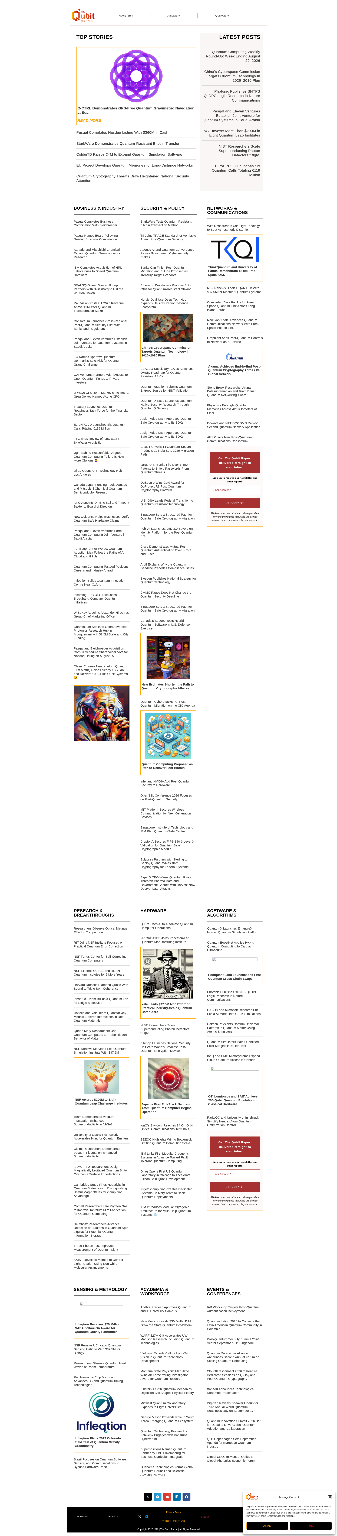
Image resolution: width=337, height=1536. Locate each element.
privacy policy (238, 520)
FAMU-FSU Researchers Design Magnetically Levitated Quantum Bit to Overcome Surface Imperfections (100, 1170)
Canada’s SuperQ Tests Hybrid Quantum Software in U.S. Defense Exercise (165, 624)
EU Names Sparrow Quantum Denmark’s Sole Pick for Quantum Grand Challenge (97, 360)
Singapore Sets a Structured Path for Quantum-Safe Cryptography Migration (167, 516)
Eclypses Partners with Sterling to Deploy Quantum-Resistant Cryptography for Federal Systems (164, 863)
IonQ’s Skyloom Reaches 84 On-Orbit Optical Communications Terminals (166, 1127)
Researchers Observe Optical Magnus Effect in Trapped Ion (100, 930)
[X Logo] (139, 1516)
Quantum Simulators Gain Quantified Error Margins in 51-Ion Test (233, 1044)
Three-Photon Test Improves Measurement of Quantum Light (96, 1247)
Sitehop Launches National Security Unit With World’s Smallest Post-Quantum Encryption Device (165, 1047)
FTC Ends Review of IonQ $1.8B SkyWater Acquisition (97, 440)
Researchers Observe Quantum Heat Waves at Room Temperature (100, 1365)
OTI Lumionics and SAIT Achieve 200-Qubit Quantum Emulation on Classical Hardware (233, 1100)
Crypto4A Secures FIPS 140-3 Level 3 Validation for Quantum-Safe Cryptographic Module (167, 845)
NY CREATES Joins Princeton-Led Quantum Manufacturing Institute (164, 940)
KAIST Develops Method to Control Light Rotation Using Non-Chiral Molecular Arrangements (98, 1263)
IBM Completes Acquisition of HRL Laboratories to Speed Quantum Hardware (98, 271)
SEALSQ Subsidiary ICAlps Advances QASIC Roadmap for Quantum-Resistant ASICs (166, 372)
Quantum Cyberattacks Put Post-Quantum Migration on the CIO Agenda (167, 703)
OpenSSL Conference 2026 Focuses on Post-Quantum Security (166, 797)
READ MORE (89, 120)
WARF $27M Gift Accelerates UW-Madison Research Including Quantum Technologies (167, 1339)
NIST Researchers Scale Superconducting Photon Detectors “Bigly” (239, 150)
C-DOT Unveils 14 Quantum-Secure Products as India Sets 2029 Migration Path (167, 450)
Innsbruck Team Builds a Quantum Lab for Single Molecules (101, 1001)
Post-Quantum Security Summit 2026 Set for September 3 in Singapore (233, 1341)
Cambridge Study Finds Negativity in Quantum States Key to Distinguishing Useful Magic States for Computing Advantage (100, 1190)
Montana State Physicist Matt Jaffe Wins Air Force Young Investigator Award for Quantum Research (164, 1375)
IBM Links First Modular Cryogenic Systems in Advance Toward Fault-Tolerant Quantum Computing (164, 1157)
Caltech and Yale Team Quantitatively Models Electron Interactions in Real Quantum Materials (100, 1016)
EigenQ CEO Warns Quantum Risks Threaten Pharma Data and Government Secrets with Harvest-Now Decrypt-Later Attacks (167, 883)
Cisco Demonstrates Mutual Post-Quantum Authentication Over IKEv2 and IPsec (165, 550)
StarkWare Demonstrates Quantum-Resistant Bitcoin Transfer (127, 143)
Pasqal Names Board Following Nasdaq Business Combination (96, 237)
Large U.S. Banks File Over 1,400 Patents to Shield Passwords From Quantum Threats (164, 468)
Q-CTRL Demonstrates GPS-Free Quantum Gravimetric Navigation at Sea (135, 110)
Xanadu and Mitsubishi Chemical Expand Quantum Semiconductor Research (97, 253)
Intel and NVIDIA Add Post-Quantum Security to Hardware (165, 783)
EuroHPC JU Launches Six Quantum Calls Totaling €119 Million (236, 170)
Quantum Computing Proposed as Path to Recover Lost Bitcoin (167, 766)
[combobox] (222, 1517)
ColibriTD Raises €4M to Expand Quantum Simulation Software (129, 154)
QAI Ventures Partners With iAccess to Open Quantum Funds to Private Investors (101, 378)
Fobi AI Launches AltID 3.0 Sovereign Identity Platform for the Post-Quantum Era (167, 532)
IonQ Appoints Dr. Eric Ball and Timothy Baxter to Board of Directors (101, 504)
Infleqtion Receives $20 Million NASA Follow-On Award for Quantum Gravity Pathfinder (98, 1328)
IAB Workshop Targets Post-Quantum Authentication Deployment (233, 1309)
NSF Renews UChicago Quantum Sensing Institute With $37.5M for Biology (97, 1349)
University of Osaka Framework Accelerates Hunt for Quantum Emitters (101, 1136)
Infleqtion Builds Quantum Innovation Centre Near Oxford (99, 582)
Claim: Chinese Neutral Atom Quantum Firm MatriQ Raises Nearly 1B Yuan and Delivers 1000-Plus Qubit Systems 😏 (101, 672)
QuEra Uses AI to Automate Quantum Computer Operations (166, 926)
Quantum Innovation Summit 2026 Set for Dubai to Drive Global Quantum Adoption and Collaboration (233, 1424)
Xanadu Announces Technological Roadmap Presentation (230, 1391)
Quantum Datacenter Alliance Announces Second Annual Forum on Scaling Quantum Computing (233, 1357)
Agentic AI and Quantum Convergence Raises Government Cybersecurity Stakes (167, 253)
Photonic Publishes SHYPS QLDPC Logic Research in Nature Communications (232, 95)
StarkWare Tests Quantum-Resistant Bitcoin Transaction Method (165, 223)
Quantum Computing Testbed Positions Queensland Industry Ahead (101, 568)
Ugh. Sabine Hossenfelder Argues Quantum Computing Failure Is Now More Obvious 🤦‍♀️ (99, 456)
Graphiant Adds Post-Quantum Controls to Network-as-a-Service (235, 340)
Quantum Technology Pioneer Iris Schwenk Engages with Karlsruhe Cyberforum (163, 1435)
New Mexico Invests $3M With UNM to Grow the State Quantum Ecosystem (167, 1323)
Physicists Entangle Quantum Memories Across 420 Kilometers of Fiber (232, 409)
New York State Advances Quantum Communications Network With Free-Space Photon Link (233, 323)
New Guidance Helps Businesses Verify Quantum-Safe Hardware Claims (101, 518)
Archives (220, 15)
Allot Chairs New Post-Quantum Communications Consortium (229, 439)
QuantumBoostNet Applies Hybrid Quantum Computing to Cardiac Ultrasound (230, 946)
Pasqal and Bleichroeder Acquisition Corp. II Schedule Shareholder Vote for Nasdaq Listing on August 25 (101, 652)
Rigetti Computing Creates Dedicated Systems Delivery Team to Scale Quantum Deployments (166, 1193)
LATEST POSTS (239, 37)
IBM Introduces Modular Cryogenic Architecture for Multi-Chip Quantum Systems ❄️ (165, 1210)
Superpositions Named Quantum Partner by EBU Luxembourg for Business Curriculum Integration (163, 1453)
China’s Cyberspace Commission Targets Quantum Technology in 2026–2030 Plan (232, 76)
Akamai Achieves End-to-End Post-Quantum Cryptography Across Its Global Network (234, 370)
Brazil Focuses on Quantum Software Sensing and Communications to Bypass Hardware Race (100, 1463)
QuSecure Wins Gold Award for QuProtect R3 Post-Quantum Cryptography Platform (162, 486)
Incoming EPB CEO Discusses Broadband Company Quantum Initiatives (95, 598)
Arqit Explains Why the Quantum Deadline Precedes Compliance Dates (167, 566)
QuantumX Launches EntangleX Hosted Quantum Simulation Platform (233, 930)
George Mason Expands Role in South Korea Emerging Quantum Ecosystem (167, 1419)
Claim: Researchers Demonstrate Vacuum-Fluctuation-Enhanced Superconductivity (97, 1152)
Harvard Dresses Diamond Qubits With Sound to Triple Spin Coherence (101, 987)
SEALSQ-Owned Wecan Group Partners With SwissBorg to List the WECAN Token (98, 289)
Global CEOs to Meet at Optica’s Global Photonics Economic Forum (231, 1458)
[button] (330, 1497)
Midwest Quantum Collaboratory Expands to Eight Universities (163, 1405)
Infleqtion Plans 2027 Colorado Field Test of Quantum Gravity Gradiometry (98, 1442)
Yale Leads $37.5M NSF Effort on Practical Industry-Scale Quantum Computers (166, 1008)
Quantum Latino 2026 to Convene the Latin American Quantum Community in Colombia (234, 1325)
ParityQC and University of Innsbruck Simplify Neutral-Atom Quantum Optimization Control (233, 1121)
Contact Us (112, 1516)
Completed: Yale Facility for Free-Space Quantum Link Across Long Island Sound (231, 306)
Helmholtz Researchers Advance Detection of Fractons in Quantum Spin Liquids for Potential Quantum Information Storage (101, 1229)
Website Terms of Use (173, 1520)
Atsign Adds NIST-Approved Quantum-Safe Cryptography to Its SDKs (167, 420)
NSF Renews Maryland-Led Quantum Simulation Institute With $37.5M (100, 1050)
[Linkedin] (146, 1516)
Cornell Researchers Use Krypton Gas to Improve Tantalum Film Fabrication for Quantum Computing (100, 1210)
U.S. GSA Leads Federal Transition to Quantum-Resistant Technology (166, 502)
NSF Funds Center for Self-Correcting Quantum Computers (100, 958)
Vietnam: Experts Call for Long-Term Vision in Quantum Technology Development (165, 1357)
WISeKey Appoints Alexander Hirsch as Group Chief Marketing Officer (101, 614)
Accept (267, 1525)
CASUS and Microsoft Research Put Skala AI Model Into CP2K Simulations (234, 1012)
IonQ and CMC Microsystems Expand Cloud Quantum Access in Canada (233, 1058)
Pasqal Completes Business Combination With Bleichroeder (95, 223)
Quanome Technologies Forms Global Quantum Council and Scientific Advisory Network (166, 1470)
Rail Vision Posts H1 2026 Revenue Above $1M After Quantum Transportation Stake (99, 307)
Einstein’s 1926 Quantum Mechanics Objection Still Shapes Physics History (167, 1391)
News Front (126, 15)
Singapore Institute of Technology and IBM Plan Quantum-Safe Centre (166, 829)
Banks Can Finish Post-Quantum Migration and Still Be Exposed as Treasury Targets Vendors (164, 271)
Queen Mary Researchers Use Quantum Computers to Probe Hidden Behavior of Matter (100, 1034)
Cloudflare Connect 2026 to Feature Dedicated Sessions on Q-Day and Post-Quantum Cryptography (232, 1375)
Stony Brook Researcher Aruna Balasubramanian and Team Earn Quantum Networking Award (230, 391)
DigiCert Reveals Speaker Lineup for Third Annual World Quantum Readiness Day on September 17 (232, 1406)
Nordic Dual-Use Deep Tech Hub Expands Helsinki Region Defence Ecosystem (164, 303)
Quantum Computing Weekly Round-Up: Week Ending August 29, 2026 (233, 56)
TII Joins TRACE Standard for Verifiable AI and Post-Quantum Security (168, 237)
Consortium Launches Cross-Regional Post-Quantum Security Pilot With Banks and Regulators (100, 324)
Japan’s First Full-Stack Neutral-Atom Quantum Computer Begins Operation (166, 1108)
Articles (172, 15)
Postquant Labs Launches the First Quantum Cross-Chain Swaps (234, 976)
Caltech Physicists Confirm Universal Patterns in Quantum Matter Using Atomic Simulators (233, 1027)
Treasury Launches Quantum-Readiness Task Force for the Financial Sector (101, 410)
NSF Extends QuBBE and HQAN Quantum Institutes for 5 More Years (99, 972)
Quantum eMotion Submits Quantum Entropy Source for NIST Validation (166, 388)
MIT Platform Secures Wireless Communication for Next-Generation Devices (165, 813)
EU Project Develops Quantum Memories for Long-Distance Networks (134, 165)
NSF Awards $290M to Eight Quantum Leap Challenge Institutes (101, 1101)
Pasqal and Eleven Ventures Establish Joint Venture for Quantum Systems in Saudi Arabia (231, 115)
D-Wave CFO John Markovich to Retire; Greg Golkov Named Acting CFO (101, 394)
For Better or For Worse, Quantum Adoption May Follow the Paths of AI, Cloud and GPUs (99, 552)
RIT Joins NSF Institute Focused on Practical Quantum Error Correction (99, 944)
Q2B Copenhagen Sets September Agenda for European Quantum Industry (231, 1442)
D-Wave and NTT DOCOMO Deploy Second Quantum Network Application (233, 425)
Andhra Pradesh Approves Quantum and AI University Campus (165, 1309)
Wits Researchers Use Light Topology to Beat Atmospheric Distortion (233, 228)
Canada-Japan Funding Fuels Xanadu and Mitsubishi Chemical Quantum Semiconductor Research (100, 488)
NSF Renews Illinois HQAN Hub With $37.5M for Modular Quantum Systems (234, 290)
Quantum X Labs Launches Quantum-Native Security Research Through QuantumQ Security (167, 404)
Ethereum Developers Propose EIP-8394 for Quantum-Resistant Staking (165, 287)
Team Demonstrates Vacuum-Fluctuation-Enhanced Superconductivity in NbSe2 (94, 1120)
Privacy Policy (173, 1512)
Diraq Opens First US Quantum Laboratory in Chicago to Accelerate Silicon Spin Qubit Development (165, 1175)
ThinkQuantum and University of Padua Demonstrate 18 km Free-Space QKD (232, 271)
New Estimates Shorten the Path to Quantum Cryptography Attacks (167, 686)
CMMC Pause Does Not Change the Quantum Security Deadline (165, 594)
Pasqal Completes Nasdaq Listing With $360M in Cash (122, 132)
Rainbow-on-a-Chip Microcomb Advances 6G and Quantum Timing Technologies (98, 1381)
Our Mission (82, 1516)
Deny (311, 1525)
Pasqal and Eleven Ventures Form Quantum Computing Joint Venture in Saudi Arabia (99, 534)
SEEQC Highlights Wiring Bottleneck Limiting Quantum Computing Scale (166, 1141)
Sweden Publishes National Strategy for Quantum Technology (168, 580)
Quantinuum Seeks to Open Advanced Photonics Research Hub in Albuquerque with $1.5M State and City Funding (101, 632)
